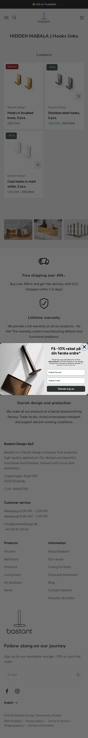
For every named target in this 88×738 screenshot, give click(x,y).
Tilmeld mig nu (66, 389)
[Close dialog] (84, 347)
